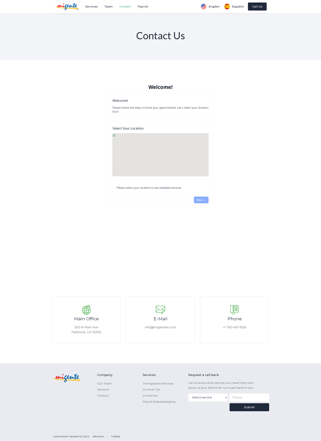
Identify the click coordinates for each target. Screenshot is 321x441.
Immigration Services (158, 383)
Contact (125, 6)
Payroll (143, 6)
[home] (68, 6)
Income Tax (151, 389)
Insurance (150, 395)
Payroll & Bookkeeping (159, 401)
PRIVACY (98, 436)
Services (91, 6)
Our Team (104, 383)
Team (108, 6)
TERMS (115, 436)
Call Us (257, 6)
